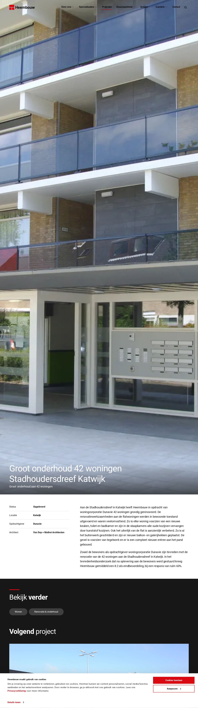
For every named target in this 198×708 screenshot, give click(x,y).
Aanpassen (172, 688)
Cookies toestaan (173, 680)
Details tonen (14, 702)
